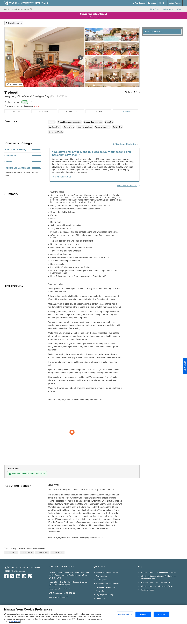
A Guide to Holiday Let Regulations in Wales (158, 572)
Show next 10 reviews (127, 185)
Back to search (15, 23)
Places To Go (154, 9)
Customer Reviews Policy (106, 587)
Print (138, 92)
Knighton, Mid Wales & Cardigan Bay (35, 96)
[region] (93, 614)
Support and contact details (107, 572)
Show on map (125, 111)
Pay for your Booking (104, 595)
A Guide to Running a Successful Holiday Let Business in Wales (158, 577)
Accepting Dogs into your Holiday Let (155, 582)
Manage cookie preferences (107, 583)
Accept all (161, 614)
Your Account (176, 3)
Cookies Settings (125, 614)
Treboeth (11, 92)
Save (130, 92)
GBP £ (161, 3)
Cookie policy (101, 580)
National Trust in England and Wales (28, 474)
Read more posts (147, 590)
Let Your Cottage (139, 3)
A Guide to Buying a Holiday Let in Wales (157, 586)
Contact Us (152, 3)
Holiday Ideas (168, 9)
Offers (179, 9)
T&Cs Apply (93, 17)
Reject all (143, 614)
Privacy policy (101, 576)
